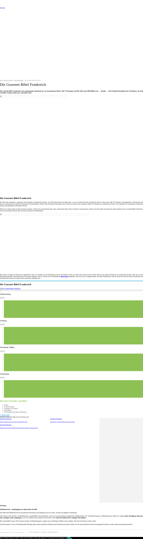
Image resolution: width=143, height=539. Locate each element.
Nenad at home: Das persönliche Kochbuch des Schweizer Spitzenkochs (19, 428)
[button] (140, 42)
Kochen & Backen (18, 80)
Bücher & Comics (8, 80)
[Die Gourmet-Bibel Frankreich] (10, 288)
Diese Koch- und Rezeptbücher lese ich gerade (62, 422)
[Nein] (71, 538)
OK (69, 538)
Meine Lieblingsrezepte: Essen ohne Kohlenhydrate (13, 422)
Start (1, 80)
